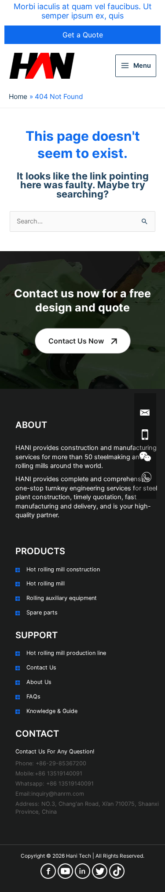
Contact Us (41, 667)
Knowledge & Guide (51, 711)
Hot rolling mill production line (66, 653)
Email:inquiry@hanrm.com (49, 793)
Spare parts (42, 612)
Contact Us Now (76, 340)
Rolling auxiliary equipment (61, 598)
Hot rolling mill (45, 583)
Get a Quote (82, 34)
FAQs (33, 696)
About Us (38, 682)
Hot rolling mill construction (63, 569)
